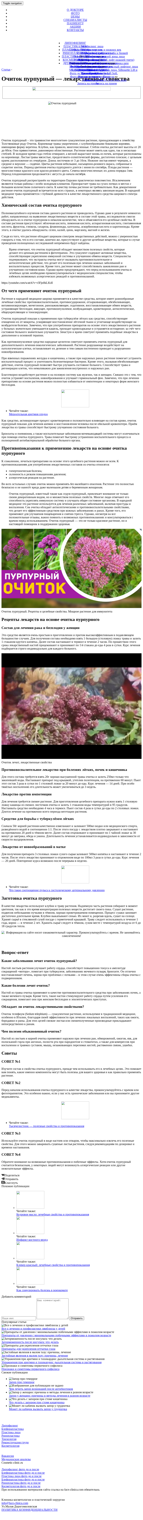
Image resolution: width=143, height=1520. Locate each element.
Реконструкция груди (15, 1442)
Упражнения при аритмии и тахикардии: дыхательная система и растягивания (51, 1362)
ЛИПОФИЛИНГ (75, 43)
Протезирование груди (92, 59)
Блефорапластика (12, 1429)
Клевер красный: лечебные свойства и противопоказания (53, 1265)
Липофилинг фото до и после (20, 1469)
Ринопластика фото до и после (21, 1482)
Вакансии (7, 1455)
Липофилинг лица (91, 46)
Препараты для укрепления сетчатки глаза (28, 1348)
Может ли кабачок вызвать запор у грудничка (38, 1409)
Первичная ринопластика (89, 56)
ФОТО (75, 13)
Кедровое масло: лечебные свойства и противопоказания (52, 1214)
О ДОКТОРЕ (75, 9)
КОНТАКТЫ (75, 30)
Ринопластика (10, 1435)
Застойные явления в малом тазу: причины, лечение (34, 1355)
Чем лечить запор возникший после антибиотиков (41, 1388)
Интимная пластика (89, 66)
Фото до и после (87, 76)
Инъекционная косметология (87, 63)
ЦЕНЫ (75, 16)
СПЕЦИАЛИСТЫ (75, 20)
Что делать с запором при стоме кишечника (36, 1402)
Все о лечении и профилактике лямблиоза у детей (33, 1328)
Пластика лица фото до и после (21, 1476)
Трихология (89, 73)
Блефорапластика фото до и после (23, 1472)
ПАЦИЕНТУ (75, 23)
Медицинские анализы (16, 1459)
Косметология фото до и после (20, 1486)
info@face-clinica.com (14, 1503)
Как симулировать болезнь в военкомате (42, 1290)
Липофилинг (9, 1425)
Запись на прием (87, 83)
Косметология (10, 1445)
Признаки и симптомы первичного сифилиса (30, 1369)
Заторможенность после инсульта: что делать (30, 1342)
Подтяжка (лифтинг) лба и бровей (106, 53)
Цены (87, 80)
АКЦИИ (75, 26)
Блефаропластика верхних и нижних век (95, 49)
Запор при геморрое (21, 1382)
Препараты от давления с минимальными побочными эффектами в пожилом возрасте (56, 1335)
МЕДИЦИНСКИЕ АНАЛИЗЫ (89, 70)
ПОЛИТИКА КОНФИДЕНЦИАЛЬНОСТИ (29, 1509)
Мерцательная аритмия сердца (28, 414)
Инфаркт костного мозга (32, 1239)
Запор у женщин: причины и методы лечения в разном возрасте (49, 1395)
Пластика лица (10, 1432)
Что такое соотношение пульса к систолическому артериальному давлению (57, 890)
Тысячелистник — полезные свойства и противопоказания (46, 1126)
